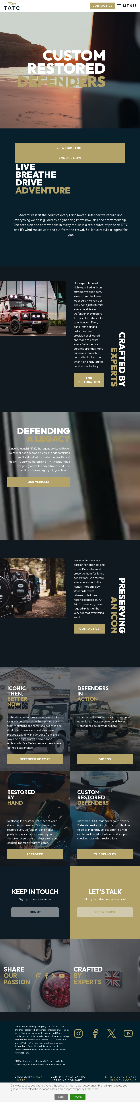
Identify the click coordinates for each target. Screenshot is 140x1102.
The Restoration (89, 380)
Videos (105, 759)
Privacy (116, 1080)
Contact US (102, 5)
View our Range (70, 148)
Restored (35, 854)
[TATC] (12, 6)
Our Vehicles (39, 482)
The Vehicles (105, 854)
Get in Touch (105, 912)
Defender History (35, 759)
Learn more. (92, 1089)
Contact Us (89, 628)
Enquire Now (70, 158)
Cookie (130, 1080)
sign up (35, 912)
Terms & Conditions (119, 1076)
